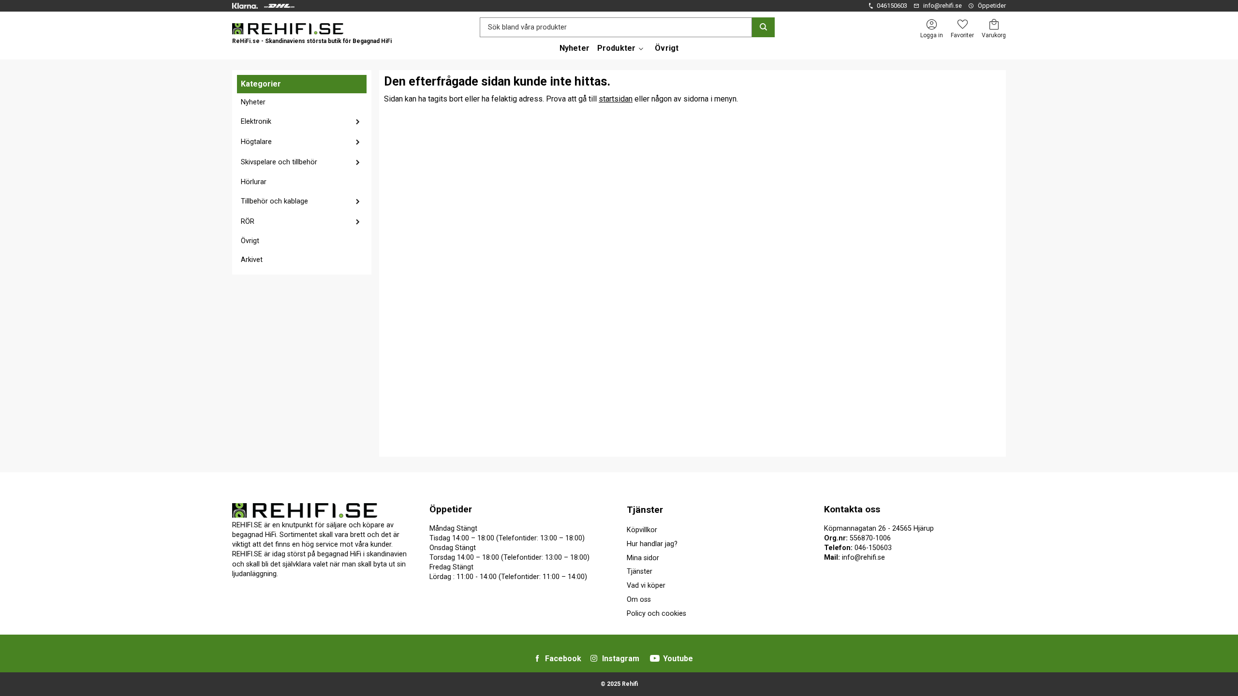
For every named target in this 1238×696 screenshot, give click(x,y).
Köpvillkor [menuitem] (642, 530)
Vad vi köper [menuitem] (646, 585)
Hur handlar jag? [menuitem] (652, 544)
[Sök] (763, 27)
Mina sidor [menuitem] (643, 558)
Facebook (563, 658)
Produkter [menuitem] (616, 48)
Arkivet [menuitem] (252, 260)
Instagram (620, 658)
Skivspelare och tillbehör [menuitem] (279, 162)
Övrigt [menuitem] (666, 48)
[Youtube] (655, 658)
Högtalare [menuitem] (256, 142)
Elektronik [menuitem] (256, 121)
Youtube (678, 658)
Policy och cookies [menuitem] (656, 613)
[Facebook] (537, 658)
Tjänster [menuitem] (645, 509)
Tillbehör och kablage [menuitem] (274, 201)
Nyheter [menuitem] (575, 48)
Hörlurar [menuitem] (253, 182)
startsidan (616, 98)
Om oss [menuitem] (639, 599)
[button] (962, 24)
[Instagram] (594, 658)
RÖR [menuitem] (247, 222)
